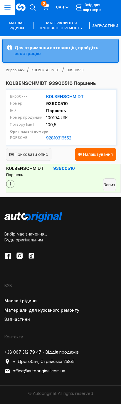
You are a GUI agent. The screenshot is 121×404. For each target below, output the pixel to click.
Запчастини (105, 25)
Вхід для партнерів (92, 7)
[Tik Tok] (31, 255)
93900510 (64, 168)
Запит (109, 184)
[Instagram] (19, 255)
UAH (60, 7)
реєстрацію (27, 53)
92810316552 (58, 137)
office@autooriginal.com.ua (39, 370)
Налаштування (97, 154)
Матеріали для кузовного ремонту (61, 25)
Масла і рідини (20, 300)
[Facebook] (7, 255)
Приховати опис (31, 154)
